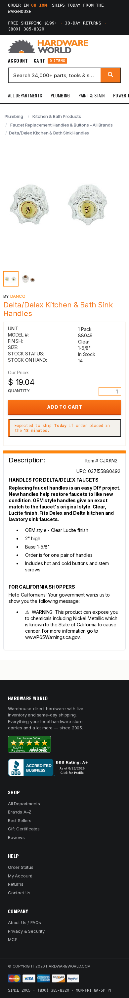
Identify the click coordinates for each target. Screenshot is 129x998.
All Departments (25, 95)
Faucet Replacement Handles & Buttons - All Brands (61, 125)
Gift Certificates (24, 828)
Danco (17, 296)
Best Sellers (19, 820)
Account (18, 60)
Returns (15, 884)
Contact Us (19, 892)
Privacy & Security (26, 931)
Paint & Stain (91, 95)
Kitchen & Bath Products (56, 116)
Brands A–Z (19, 811)
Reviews (16, 837)
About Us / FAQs (24, 922)
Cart (49, 61)
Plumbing (60, 95)
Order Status (20, 867)
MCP (13, 939)
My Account (20, 875)
